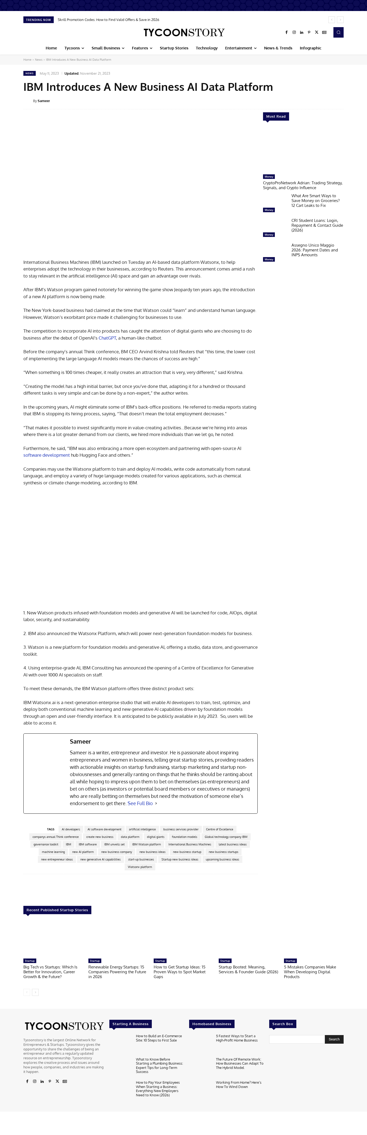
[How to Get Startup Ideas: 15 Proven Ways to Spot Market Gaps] (183, 939)
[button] (338, 32)
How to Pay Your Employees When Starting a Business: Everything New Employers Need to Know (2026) (158, 1088)
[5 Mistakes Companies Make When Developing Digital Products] (314, 939)
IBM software (88, 844)
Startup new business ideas (179, 859)
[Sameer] (28, 101)
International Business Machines (189, 844)
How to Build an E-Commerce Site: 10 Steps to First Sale (159, 1038)
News (38, 60)
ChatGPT (107, 338)
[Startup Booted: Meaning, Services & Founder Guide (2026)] (248, 939)
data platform (130, 837)
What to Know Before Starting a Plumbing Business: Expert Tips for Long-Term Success (159, 1065)
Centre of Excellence (219, 829)
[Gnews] (324, 32)
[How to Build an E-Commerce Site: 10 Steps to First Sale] (120, 1044)
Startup (30, 961)
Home (27, 60)
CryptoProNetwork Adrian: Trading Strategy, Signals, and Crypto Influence (303, 185)
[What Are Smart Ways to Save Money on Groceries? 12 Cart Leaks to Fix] (275, 204)
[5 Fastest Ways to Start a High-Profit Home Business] (200, 1044)
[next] (340, 19)
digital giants (155, 837)
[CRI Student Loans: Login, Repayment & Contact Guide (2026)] (275, 229)
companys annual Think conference (56, 837)
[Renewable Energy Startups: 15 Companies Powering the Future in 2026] (118, 939)
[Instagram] (294, 32)
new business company (116, 852)
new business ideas (152, 852)
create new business (99, 837)
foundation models (184, 837)
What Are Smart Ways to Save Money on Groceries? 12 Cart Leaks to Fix (316, 200)
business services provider (181, 829)
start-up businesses (141, 859)
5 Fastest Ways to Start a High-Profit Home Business (237, 1038)
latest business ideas (233, 844)
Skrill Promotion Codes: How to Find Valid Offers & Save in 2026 (108, 19)
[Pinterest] (309, 32)
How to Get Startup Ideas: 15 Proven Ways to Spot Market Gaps (180, 971)
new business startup (187, 852)
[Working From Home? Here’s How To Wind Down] (200, 1091)
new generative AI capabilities (100, 859)
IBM (68, 844)
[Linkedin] (301, 32)
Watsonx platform (140, 867)
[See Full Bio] (156, 803)
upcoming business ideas (222, 859)
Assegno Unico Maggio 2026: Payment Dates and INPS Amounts (315, 250)
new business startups (223, 852)
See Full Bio (140, 803)
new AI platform (83, 852)
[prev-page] (26, 992)
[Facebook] (286, 32)
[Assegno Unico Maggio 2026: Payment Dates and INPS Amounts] (275, 253)
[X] (317, 32)
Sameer (44, 101)
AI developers (71, 829)
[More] (347, 100)
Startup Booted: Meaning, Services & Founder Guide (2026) (248, 969)
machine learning (53, 852)
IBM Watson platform (146, 844)
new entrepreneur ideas (57, 859)
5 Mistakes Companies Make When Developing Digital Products (310, 971)
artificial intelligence (142, 829)
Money (269, 176)
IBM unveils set (114, 844)
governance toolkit (46, 844)
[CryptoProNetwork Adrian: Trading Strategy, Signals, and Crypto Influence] (303, 150)
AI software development (104, 829)
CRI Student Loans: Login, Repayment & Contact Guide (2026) (317, 225)
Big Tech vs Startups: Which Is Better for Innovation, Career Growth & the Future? (50, 971)
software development (46, 455)
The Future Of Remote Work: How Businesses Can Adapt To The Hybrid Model (240, 1063)
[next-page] (35, 992)
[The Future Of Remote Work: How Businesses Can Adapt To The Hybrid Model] (200, 1067)
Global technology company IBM (226, 837)
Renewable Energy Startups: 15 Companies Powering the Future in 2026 (117, 971)
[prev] (331, 19)
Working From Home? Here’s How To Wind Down (238, 1084)
